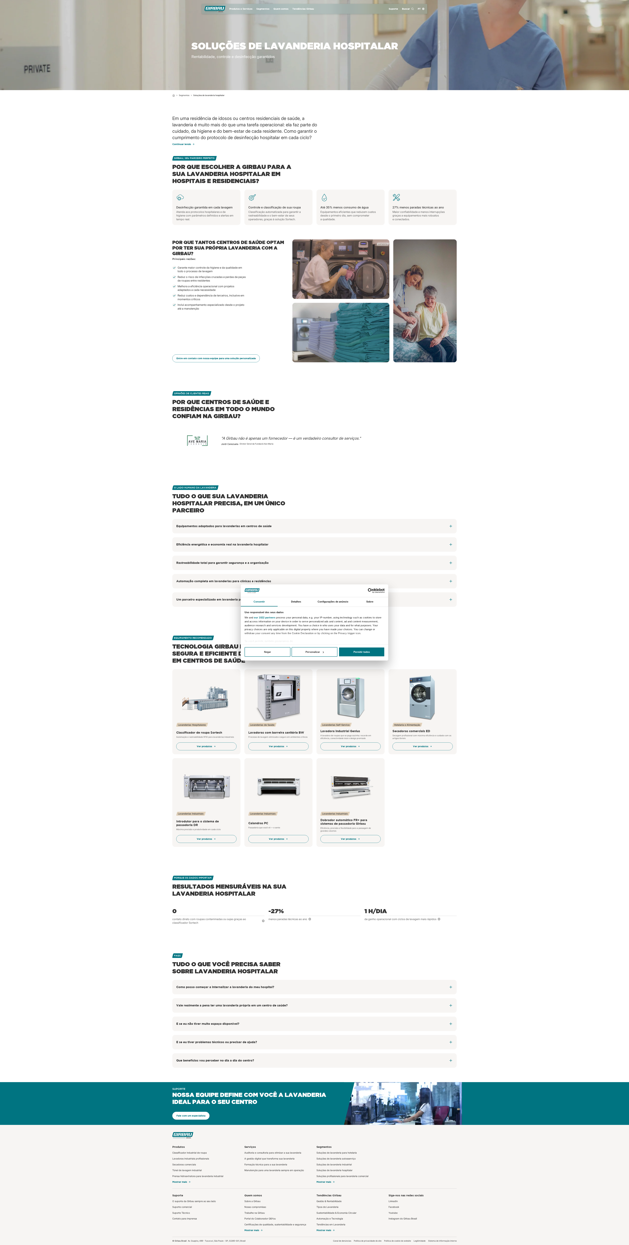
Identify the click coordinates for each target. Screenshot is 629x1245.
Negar (267, 652)
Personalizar (312, 652)
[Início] (173, 95)
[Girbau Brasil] (214, 9)
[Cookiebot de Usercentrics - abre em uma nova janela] (370, 590)
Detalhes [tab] (296, 601)
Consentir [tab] (259, 601)
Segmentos (184, 95)
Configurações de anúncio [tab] (333, 601)
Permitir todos (361, 652)
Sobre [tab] (369, 601)
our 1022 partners (265, 617)
